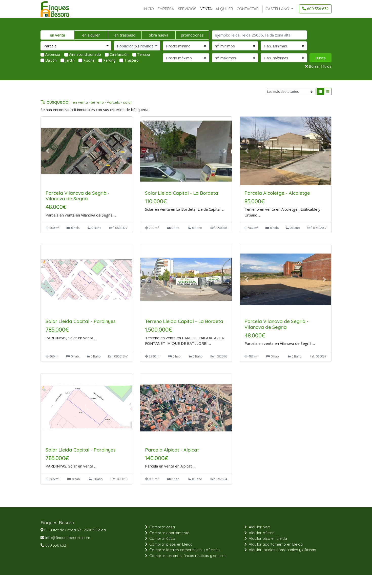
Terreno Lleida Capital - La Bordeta (184, 321)
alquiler (224, 8)
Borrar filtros (320, 66)
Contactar (248, 8)
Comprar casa (162, 527)
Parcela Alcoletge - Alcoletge (277, 193)
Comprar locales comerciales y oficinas (184, 549)
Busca (320, 57)
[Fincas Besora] (54, 9)
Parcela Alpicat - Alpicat (172, 450)
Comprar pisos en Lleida (171, 544)
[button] (137, 45)
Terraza (143, 54)
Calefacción (119, 54)
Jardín (70, 60)
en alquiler (91, 35)
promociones (192, 35)
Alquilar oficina (262, 532)
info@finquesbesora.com (67, 537)
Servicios (187, 8)
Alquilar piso (259, 527)
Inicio (148, 8)
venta (206, 8)
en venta (57, 35)
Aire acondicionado (85, 54)
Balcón (51, 60)
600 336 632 (317, 8)
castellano (277, 8)
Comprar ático (162, 538)
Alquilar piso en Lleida (268, 538)
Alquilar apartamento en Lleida (276, 544)
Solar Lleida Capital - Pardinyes (81, 321)
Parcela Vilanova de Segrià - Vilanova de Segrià (78, 196)
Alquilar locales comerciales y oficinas (282, 549)
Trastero (131, 60)
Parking (109, 60)
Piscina (89, 60)
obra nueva (158, 35)
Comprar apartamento (169, 532)
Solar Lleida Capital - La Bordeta (181, 193)
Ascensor (52, 54)
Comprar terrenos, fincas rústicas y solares (187, 555)
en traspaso (124, 35)
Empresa (166, 8)
